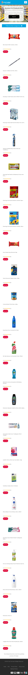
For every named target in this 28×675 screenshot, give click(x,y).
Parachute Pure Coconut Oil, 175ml (11, 330)
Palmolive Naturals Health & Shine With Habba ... (14, 408)
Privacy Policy (14, 666)
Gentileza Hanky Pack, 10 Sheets (10, 485)
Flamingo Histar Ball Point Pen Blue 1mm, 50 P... (14, 122)
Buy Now (5, 51)
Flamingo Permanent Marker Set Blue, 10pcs (13, 226)
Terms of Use (21, 666)
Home (5, 666)
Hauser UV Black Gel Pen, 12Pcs (10, 70)
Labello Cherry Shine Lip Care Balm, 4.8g (12, 459)
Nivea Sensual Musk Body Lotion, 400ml (12, 589)
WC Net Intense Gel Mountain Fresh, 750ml (13, 356)
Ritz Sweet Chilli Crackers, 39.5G (10, 44)
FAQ (9, 666)
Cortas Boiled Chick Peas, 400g (10, 304)
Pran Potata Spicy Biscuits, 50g (10, 252)
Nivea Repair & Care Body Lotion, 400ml (12, 511)
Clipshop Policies (14, 668)
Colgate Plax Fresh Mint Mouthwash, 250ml (13, 641)
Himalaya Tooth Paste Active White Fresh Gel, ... (14, 96)
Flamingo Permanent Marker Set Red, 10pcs (13, 200)
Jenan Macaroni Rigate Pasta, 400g (11, 278)
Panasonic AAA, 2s (7, 615)
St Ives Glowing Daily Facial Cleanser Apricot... (13, 563)
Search (14, 16)
